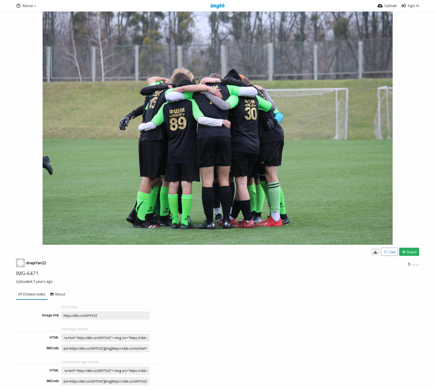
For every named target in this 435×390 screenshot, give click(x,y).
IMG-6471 (27, 273)
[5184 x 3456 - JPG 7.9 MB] (375, 252)
